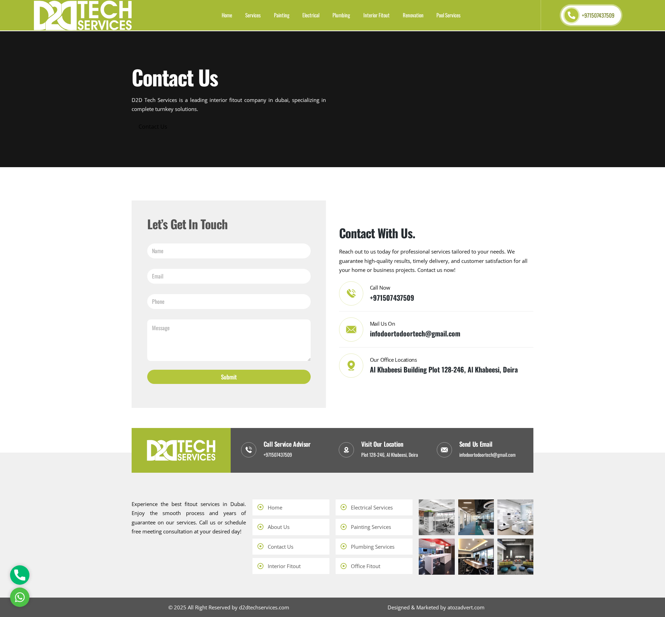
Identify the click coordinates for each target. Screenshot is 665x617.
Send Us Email (476, 443)
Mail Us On (382, 323)
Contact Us (153, 126)
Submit (229, 376)
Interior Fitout (376, 15)
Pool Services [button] (448, 15)
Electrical (310, 15)
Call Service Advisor (287, 443)
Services (253, 15)
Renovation (413, 15)
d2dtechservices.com (264, 607)
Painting (282, 15)
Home (227, 15)
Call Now (380, 287)
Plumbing (341, 15)
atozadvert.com (466, 607)
